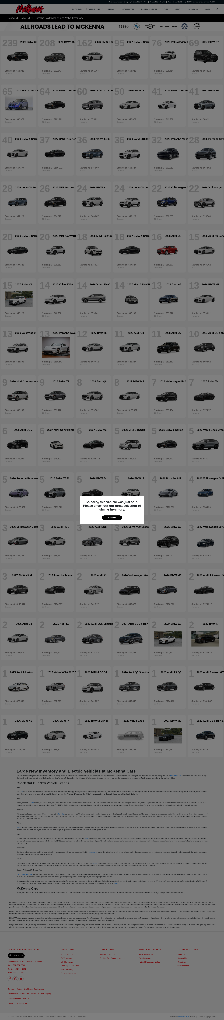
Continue (112, 518)
